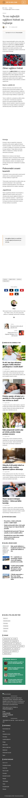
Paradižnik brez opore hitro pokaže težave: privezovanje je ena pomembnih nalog (14, 537)
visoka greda (7, 648)
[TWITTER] (11, 290)
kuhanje (6, 651)
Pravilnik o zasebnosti (8, 714)
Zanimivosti (5, 628)
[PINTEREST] (22, 290)
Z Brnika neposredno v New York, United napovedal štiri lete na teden (17, 577)
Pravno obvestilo (6, 713)
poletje (14, 651)
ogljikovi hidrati (13, 71)
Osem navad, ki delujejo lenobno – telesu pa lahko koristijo (12, 501)
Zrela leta (5, 631)
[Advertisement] (14, 123)
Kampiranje (5, 625)
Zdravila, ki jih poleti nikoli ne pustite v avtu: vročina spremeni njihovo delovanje (13, 467)
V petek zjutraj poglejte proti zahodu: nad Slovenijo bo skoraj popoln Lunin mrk (17, 568)
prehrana (19, 279)
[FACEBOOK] (6, 290)
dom (21, 646)
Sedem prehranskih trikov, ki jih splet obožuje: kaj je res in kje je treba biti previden (14, 526)
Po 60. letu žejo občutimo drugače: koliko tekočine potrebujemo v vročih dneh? (13, 365)
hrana (13, 646)
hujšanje (5, 279)
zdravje (15, 641)
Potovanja (5, 623)
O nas (4, 711)
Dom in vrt (5, 618)
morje (16, 648)
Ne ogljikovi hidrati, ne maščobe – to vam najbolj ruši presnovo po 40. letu (13, 240)
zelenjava (7, 653)
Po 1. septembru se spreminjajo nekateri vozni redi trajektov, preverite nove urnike (17, 559)
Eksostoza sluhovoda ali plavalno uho (16, 326)
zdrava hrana (6, 281)
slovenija (7, 638)
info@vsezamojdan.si (8, 708)
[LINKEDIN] (17, 290)
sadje (17, 643)
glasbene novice (8, 643)
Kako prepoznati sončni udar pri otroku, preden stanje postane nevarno (13, 432)
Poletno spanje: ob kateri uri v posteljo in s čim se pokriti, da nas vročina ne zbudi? (13, 398)
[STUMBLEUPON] (11, 294)
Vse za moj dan (11, 2)
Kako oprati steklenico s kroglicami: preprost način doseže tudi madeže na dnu (18, 548)
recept (6, 646)
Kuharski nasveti (6, 620)
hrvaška (6, 641)
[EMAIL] (17, 294)
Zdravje (4, 13)
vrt (14, 638)
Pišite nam (5, 716)
